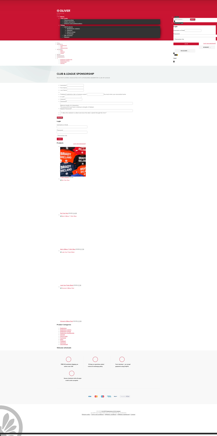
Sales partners (70, 22)
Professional (63, 45)
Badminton (63, 328)
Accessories (63, 62)
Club (61, 46)
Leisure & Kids (64, 48)
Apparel (69, 30)
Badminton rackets (73, 28)
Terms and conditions (97, 414)
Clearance (63, 343)
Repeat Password (66, 108)
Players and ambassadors (73, 23)
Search (193, 19)
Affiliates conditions (110, 414)
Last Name (63, 90)
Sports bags (71, 32)
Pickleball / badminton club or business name (73, 94)
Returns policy (86, 414)
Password (176, 34)
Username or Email (178, 30)
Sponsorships (69, 20)
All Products (69, 27)
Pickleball (63, 341)
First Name (63, 88)
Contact (133, 414)
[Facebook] (108, 418)
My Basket (206, 47)
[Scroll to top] (0, 433)
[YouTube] (108, 423)
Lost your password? (209, 43)
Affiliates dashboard (123, 414)
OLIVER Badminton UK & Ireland (110, 411)
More (61, 339)
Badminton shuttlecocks (66, 59)
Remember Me (179, 39)
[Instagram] (108, 422)
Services (62, 63)
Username (63, 85)
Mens (61, 50)
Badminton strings (64, 60)
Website (62, 99)
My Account (184, 50)
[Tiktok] (108, 420)
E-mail (62, 97)
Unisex (62, 53)
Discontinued (64, 344)
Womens (62, 51)
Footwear (70, 34)
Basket (67, 37)
